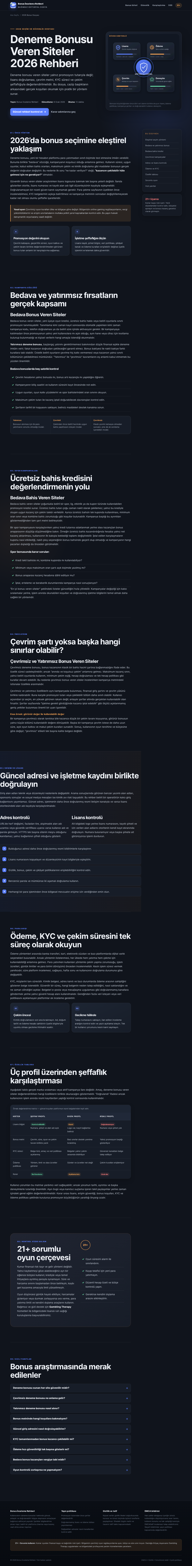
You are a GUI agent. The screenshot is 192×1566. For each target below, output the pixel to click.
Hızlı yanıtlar (150, 186)
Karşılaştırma (159, 5)
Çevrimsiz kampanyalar (155, 157)
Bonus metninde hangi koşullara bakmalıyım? (40, 1418)
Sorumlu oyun (151, 180)
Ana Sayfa (14, 15)
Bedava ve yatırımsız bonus (157, 145)
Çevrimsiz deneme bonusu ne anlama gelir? (39, 1398)
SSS (170, 5)
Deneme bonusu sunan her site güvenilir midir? (41, 1387)
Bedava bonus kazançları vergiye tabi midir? (39, 1459)
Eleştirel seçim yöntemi (155, 140)
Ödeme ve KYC (152, 168)
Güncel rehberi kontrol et (29, 111)
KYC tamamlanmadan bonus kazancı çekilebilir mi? (43, 1439)
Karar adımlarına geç (63, 111)
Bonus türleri (131, 5)
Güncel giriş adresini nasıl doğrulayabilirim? (39, 1428)
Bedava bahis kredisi (154, 151)
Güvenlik (145, 5)
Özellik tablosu (151, 174)
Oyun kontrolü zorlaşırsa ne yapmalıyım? (37, 1469)
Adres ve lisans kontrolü (156, 163)
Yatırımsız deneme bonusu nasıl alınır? (36, 1408)
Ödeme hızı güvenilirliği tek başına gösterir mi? (41, 1449)
